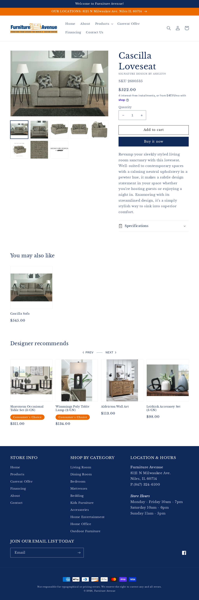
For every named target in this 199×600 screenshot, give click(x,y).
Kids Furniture (82, 503)
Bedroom (78, 481)
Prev (89, 352)
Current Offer (21, 481)
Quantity (125, 107)
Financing (18, 488)
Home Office (80, 524)
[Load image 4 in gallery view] (79, 130)
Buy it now (153, 141)
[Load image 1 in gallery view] (19, 130)
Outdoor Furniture (85, 531)
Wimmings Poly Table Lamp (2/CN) (72, 408)
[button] (104, 24)
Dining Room (81, 474)
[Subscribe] (78, 552)
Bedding (77, 496)
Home (15, 467)
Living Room (80, 467)
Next (109, 352)
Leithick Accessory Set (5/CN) (164, 408)
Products (17, 474)
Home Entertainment (87, 517)
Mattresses (78, 488)
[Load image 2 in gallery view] (39, 130)
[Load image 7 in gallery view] (39, 150)
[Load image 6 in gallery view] (19, 150)
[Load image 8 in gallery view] (59, 150)
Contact (16, 503)
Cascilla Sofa (20, 313)
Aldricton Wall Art (115, 406)
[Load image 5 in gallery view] (99, 130)
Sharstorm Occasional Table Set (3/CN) (27, 408)
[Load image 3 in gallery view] (59, 130)
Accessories (79, 510)
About (15, 496)
